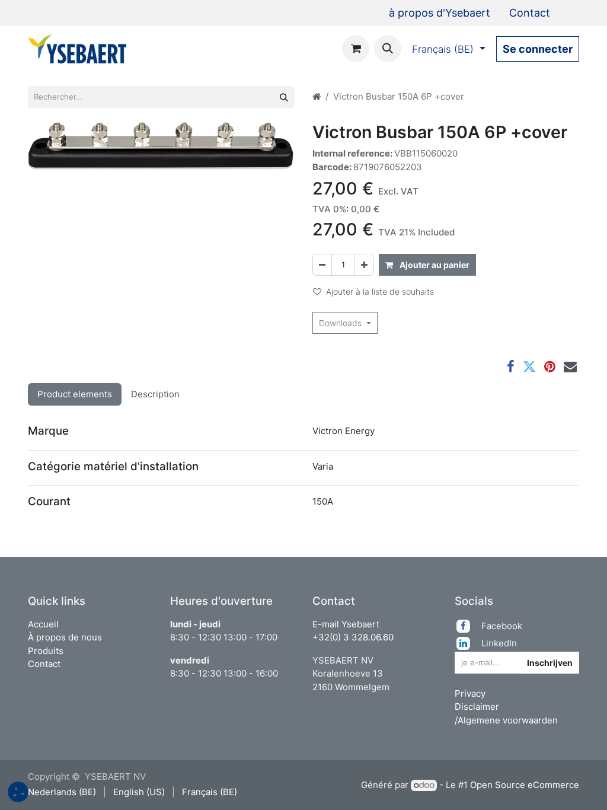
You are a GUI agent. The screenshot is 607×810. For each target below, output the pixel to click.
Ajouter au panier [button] (433, 265)
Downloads (341, 323)
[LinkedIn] (467, 643)
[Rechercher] (284, 97)
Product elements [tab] (74, 394)
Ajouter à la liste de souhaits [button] (380, 291)
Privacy (470, 693)
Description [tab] (155, 394)
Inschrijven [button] (550, 663)
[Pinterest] (549, 366)
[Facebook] (511, 366)
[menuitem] (439, 13)
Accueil (43, 624)
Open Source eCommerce (524, 784)
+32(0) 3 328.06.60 (353, 637)
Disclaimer (477, 706)
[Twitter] (529, 366)
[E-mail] (570, 366)
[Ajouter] (364, 265)
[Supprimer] (322, 265)
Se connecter (538, 49)
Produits (45, 650)
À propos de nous (65, 637)
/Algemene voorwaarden (506, 720)
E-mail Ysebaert (345, 624)
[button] (387, 48)
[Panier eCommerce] (355, 48)
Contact (44, 663)
